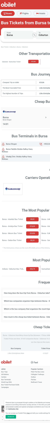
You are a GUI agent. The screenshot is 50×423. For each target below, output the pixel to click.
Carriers (3, 377)
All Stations (5, 374)
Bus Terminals (6, 379)
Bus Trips (4, 372)
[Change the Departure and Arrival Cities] (34, 35)
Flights (25, 13)
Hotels (42, 13)
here (28, 413)
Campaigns (5, 387)
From (9, 33)
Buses (9, 13)
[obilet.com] (14, 6)
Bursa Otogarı (11, 144)
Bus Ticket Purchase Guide (10, 385)
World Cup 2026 (6, 382)
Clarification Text (13, 409)
